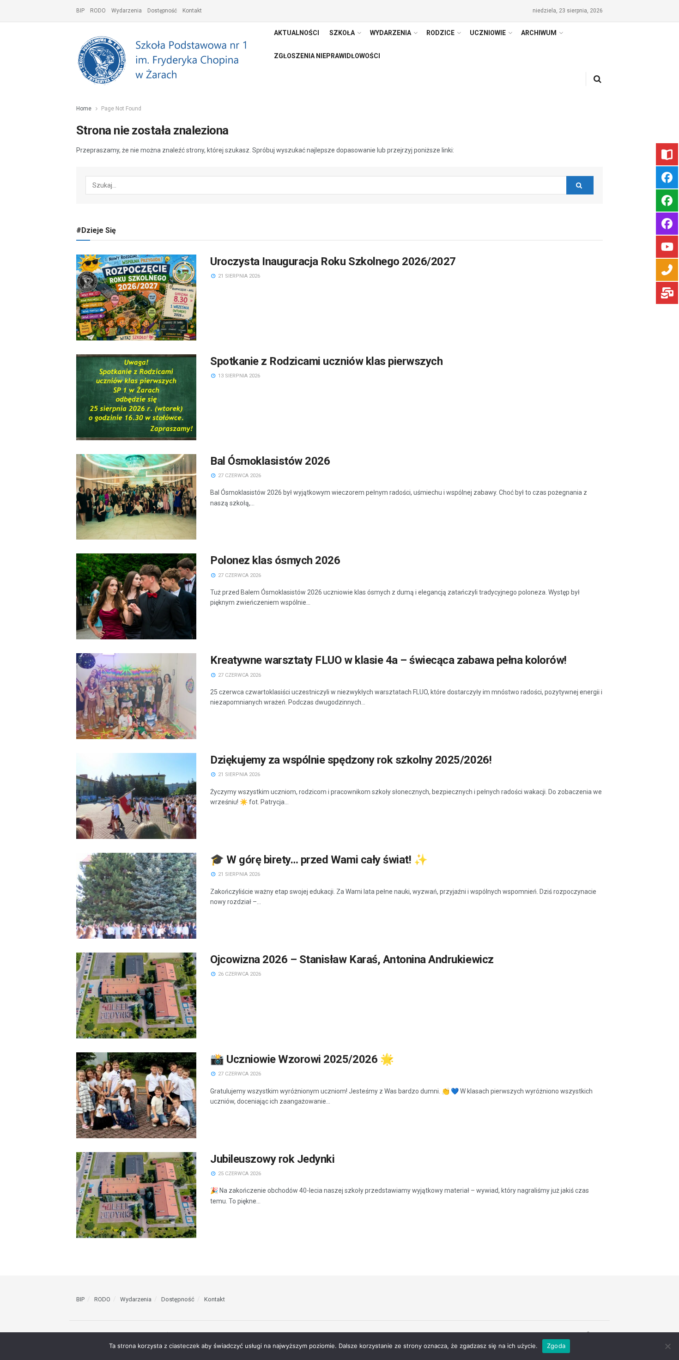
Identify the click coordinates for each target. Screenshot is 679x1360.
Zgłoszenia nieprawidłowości (327, 56)
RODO (98, 10)
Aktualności (296, 32)
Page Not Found (121, 108)
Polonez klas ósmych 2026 (275, 560)
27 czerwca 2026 (239, 476)
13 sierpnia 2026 (238, 376)
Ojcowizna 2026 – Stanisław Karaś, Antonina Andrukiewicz (352, 959)
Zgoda (556, 1345)
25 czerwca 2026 (239, 1174)
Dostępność (162, 10)
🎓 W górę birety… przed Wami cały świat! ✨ (318, 859)
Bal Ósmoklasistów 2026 (270, 461)
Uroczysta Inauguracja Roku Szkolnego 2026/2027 (333, 261)
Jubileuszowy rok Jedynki (272, 1159)
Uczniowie (488, 32)
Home (83, 108)
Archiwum (539, 32)
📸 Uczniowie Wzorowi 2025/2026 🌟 (302, 1059)
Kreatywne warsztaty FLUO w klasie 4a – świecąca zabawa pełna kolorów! (388, 660)
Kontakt (192, 10)
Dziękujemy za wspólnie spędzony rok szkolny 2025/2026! (350, 759)
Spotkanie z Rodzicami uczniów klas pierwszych (326, 361)
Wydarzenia (126, 10)
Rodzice (440, 32)
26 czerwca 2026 (239, 974)
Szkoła (342, 32)
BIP (80, 10)
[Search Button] (580, 185)
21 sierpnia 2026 (238, 276)
